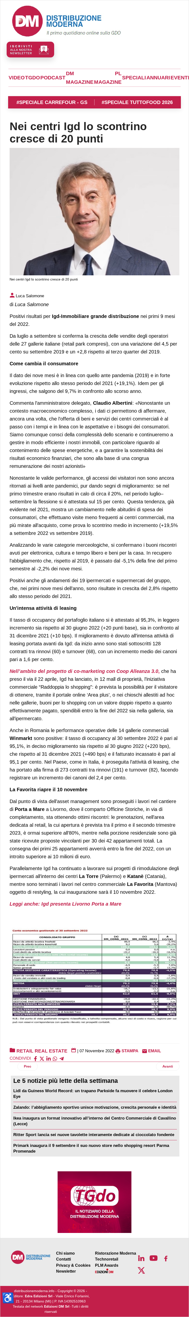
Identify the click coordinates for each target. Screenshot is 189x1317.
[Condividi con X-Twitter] (41, 1058)
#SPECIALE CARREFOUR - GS (51, 102)
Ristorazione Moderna (115, 1253)
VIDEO (17, 78)
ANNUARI (158, 78)
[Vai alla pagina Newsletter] (30, 49)
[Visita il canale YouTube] (154, 1258)
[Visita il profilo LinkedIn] (141, 1258)
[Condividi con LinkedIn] (48, 1058)
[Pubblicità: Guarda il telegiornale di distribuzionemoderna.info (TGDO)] (94, 1202)
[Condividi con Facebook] (35, 1058)
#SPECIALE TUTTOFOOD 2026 (137, 102)
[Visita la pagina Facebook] (166, 1258)
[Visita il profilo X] (141, 1270)
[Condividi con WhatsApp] (54, 1058)
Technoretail (106, 1259)
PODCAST (52, 78)
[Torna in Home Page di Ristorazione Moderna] (31, 1257)
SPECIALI (134, 78)
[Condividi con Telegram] (61, 1058)
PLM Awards (106, 1265)
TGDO (32, 78)
